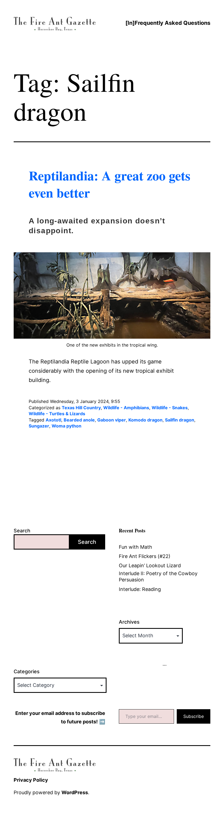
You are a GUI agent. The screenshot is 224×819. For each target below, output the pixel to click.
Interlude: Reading (140, 589)
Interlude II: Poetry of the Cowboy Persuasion (158, 577)
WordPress (74, 792)
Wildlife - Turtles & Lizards (57, 413)
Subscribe (193, 716)
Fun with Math (135, 547)
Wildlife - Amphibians (126, 407)
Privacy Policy (31, 780)
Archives (129, 622)
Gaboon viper (111, 420)
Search (22, 530)
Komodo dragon (145, 420)
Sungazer (39, 426)
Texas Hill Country (81, 407)
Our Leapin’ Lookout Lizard (150, 565)
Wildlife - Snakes (170, 407)
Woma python (66, 426)
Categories (27, 671)
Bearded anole (79, 420)
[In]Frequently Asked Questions (167, 23)
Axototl (53, 420)
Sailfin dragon (179, 420)
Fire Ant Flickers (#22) (144, 556)
